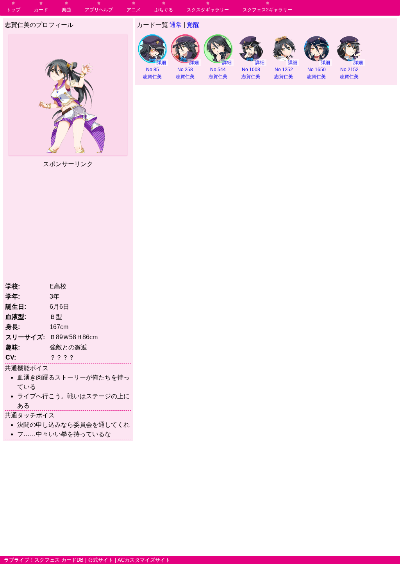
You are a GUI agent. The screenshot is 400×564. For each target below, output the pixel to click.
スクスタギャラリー (208, 10)
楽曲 (66, 10)
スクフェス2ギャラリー (267, 10)
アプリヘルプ (99, 10)
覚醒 (193, 24)
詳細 (161, 62)
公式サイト (100, 560)
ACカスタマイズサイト (144, 560)
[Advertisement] (70, 223)
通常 (176, 24)
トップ (13, 10)
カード (41, 10)
